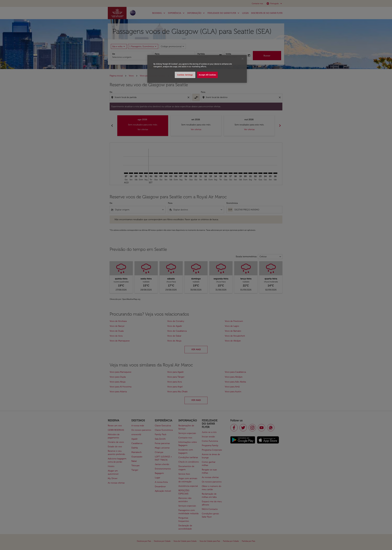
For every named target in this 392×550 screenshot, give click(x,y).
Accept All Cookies (207, 75)
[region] (197, 69)
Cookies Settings (185, 75)
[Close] (242, 58)
